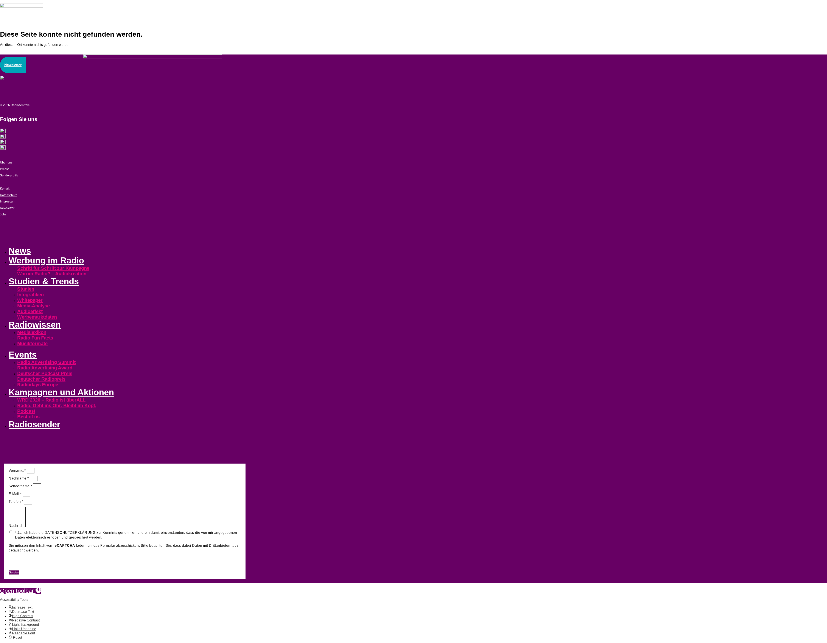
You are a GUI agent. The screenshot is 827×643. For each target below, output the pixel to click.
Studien (25, 289)
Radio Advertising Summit (46, 362)
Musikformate (32, 343)
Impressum (7, 201)
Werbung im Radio (46, 260)
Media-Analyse (33, 305)
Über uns (6, 162)
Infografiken (30, 294)
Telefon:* (16, 501)
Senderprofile (9, 175)
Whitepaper (30, 300)
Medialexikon (31, 332)
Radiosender (34, 424)
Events (23, 354)
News (20, 250)
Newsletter (7, 208)
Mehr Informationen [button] (24, 558)
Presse (4, 169)
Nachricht (17, 526)
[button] (20, 591)
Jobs (3, 214)
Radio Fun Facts (35, 338)
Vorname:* (18, 470)
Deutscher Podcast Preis (44, 373)
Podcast (26, 411)
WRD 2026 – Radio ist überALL (51, 400)
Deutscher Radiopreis (41, 379)
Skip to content (11, 585)
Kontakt (5, 188)
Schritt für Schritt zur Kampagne (53, 268)
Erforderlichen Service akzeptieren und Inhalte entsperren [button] (56, 568)
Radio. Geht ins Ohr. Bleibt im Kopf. (56, 405)
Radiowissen (35, 324)
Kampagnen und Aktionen (61, 392)
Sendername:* (21, 486)
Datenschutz (8, 195)
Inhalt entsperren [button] (22, 563)
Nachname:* (19, 478)
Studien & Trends (44, 281)
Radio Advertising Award (44, 368)
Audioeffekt (30, 311)
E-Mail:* (16, 494)
